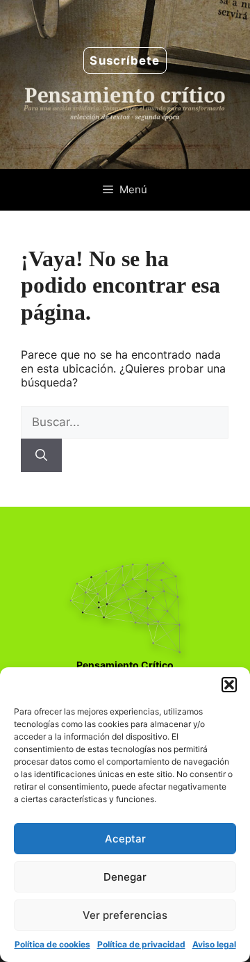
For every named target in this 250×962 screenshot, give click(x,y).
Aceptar (125, 838)
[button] (229, 685)
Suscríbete (125, 60)
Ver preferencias (125, 915)
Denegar (125, 876)
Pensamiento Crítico (125, 665)
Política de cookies (52, 944)
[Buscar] (41, 455)
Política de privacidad (141, 944)
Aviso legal (214, 944)
